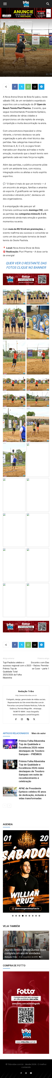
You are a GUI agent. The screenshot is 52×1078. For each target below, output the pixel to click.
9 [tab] (39, 916)
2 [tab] (16, 916)
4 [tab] (23, 916)
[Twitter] (21, 87)
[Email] (35, 87)
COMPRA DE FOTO (24, 21)
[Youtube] (31, 1073)
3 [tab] (19, 916)
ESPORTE (22, 50)
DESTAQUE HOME (25, 46)
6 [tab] (29, 916)
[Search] (48, 4)
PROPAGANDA (9, 53)
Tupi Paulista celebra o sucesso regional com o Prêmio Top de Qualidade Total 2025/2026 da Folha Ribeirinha (14, 670)
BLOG (30, 50)
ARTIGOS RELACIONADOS (16, 733)
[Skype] (29, 719)
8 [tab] (36, 916)
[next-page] (9, 805)
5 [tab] (26, 916)
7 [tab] (33, 916)
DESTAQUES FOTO (10, 50)
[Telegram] (41, 87)
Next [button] (46, 871)
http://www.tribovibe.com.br (26, 695)
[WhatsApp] (28, 87)
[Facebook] (15, 87)
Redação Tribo (12, 76)
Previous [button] (6, 871)
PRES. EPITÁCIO (40, 50)
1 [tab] (13, 916)
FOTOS (11, 21)
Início (3, 21)
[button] (5, 4)
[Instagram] (23, 719)
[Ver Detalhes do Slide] (26, 1012)
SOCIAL (19, 53)
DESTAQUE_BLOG (41, 46)
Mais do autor (39, 733)
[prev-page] (4, 805)
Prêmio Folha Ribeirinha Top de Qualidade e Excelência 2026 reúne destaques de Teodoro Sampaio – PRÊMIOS (32, 747)
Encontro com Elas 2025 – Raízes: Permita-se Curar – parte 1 (37, 665)
